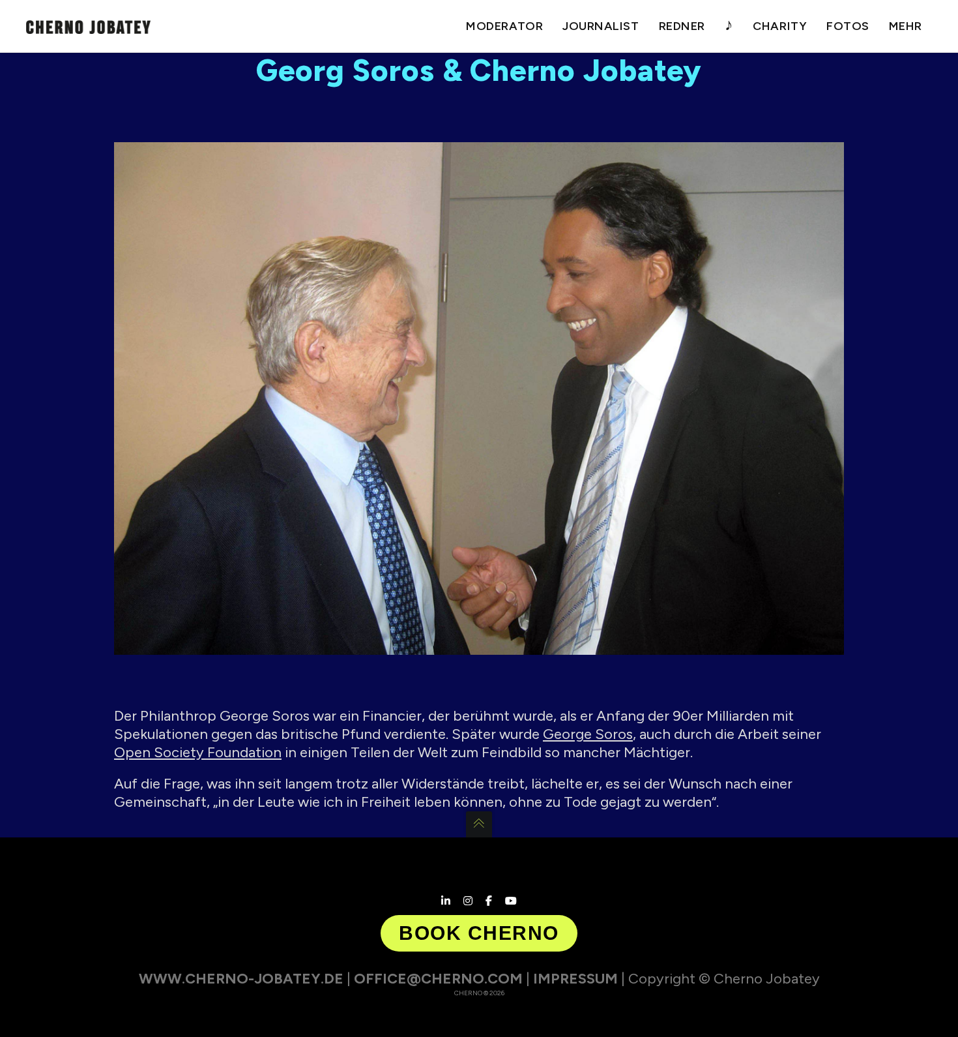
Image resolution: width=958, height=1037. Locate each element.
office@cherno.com (438, 978)
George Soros (588, 734)
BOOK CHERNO (479, 933)
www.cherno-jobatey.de (241, 978)
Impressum (575, 978)
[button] (28, 1008)
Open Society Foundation (198, 752)
